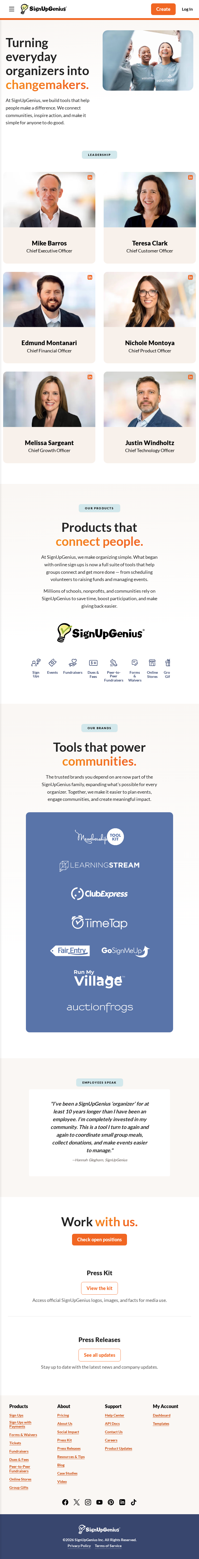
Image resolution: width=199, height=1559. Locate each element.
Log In (187, 8)
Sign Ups (16, 1415)
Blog (61, 1465)
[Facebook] (65, 1502)
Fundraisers (19, 1451)
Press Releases (69, 1448)
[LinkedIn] (122, 1502)
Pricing (63, 1415)
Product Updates (118, 1448)
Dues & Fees (19, 1460)
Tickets (15, 1443)
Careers (111, 1440)
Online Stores (20, 1479)
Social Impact (68, 1432)
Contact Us (114, 1432)
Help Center (114, 1415)
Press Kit (64, 1440)
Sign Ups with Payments (20, 1424)
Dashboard (161, 1415)
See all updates (99, 1355)
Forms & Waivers (23, 1435)
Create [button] (163, 9)
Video (62, 1482)
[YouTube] (99, 1502)
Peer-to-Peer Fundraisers (19, 1468)
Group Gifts (18, 1487)
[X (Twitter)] (77, 1502)
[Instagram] (88, 1502)
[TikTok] (134, 1502)
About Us (64, 1424)
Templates (161, 1424)
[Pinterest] (111, 1502)
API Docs (112, 1424)
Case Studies (67, 1473)
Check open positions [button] (99, 1239)
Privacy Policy (79, 1545)
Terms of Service (108, 1545)
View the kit (99, 1288)
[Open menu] (11, 9)
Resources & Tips (71, 1457)
